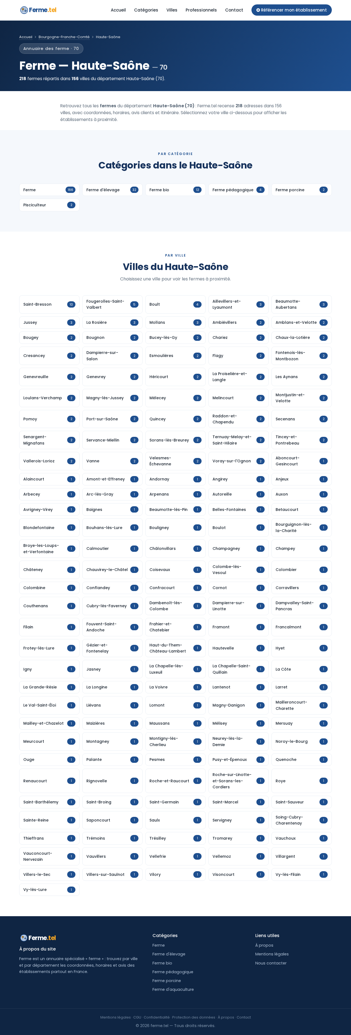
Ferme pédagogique (172, 972)
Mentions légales (272, 954)
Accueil (118, 10)
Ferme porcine (166, 980)
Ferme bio (162, 963)
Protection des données (193, 1017)
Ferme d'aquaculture (173, 989)
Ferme (42, 10)
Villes (171, 10)
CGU (137, 1017)
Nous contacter (271, 963)
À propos (264, 945)
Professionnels (201, 10)
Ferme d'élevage (168, 954)
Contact (234, 10)
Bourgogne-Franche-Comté (64, 37)
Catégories (146, 10)
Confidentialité (157, 1017)
